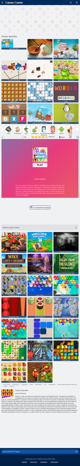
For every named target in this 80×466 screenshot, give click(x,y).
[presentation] (2, 129)
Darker (63, 137)
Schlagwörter (43, 462)
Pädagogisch (52, 384)
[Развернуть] (78, 137)
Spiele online (6, 384)
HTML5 (5, 386)
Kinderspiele (15, 384)
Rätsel (31, 384)
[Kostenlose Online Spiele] (14, 2)
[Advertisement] (20, 19)
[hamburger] (2, 2)
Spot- (44, 384)
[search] (76, 451)
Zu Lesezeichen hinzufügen (41, 207)
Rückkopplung (54, 462)
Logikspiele (24, 384)
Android (11, 386)
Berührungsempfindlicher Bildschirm (67, 384)
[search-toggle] (71, 2)
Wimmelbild (38, 384)
